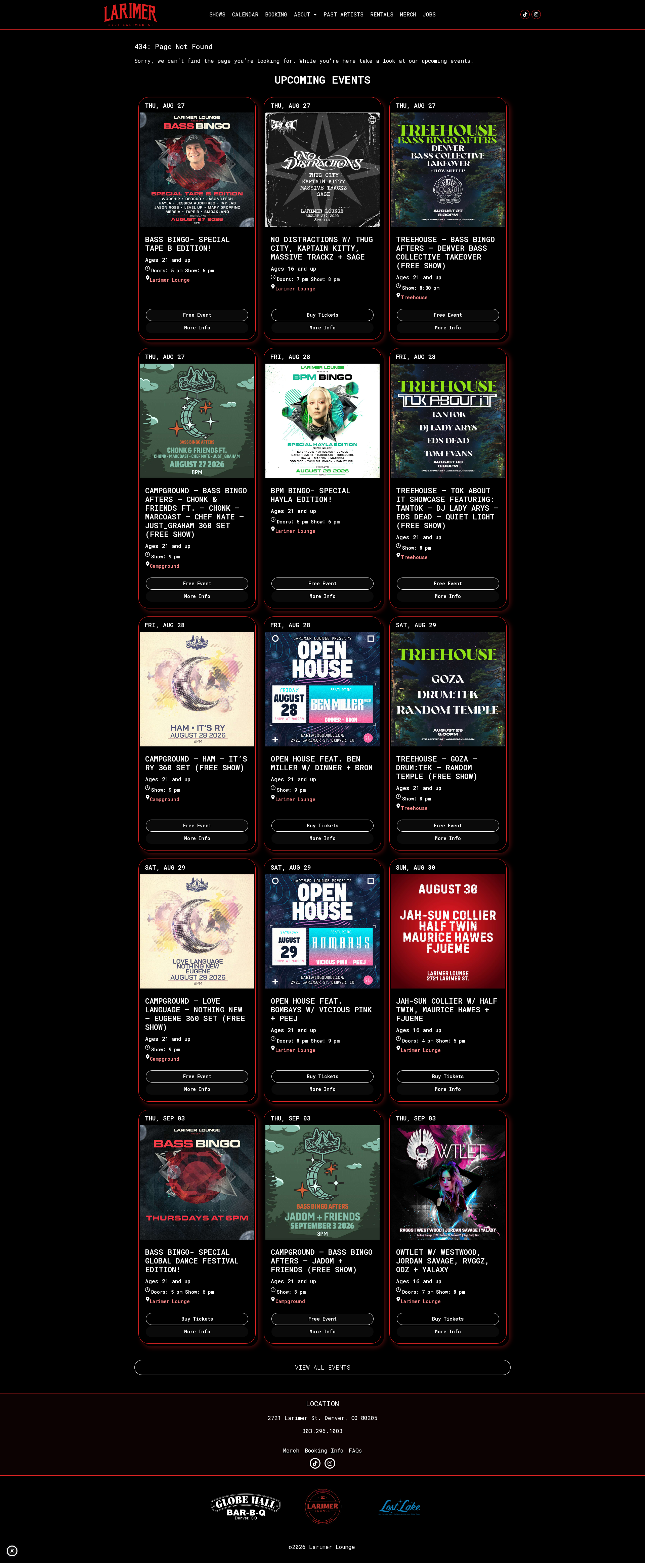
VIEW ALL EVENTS (322, 1367)
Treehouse (414, 297)
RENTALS (381, 14)
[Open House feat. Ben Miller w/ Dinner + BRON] (322, 689)
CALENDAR (245, 14)
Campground (164, 566)
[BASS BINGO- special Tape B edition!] (197, 169)
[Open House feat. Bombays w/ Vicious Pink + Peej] (322, 931)
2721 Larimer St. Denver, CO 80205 (323, 1417)
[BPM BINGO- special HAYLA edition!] (322, 421)
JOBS (429, 14)
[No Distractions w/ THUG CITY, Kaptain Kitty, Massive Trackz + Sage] (322, 169)
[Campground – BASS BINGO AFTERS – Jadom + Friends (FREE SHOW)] (322, 1182)
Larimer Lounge (170, 280)
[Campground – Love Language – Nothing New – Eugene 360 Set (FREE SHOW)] (197, 931)
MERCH (408, 14)
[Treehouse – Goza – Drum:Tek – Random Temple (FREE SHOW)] (448, 689)
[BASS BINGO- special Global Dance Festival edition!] (197, 1182)
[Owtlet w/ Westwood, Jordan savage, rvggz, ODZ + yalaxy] (448, 1182)
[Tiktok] (525, 14)
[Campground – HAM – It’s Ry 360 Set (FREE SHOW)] (197, 689)
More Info (197, 327)
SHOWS (217, 14)
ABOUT (302, 14)
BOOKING (276, 14)
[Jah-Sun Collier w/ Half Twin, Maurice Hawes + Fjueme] (448, 931)
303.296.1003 (322, 1430)
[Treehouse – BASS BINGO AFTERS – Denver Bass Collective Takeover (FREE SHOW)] (448, 169)
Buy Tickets (322, 315)
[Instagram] (536, 14)
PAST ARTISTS (343, 14)
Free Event (197, 315)
